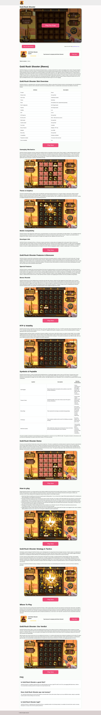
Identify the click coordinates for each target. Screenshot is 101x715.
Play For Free (50, 25)
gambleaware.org (76, 46)
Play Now (74, 54)
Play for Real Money (28, 46)
